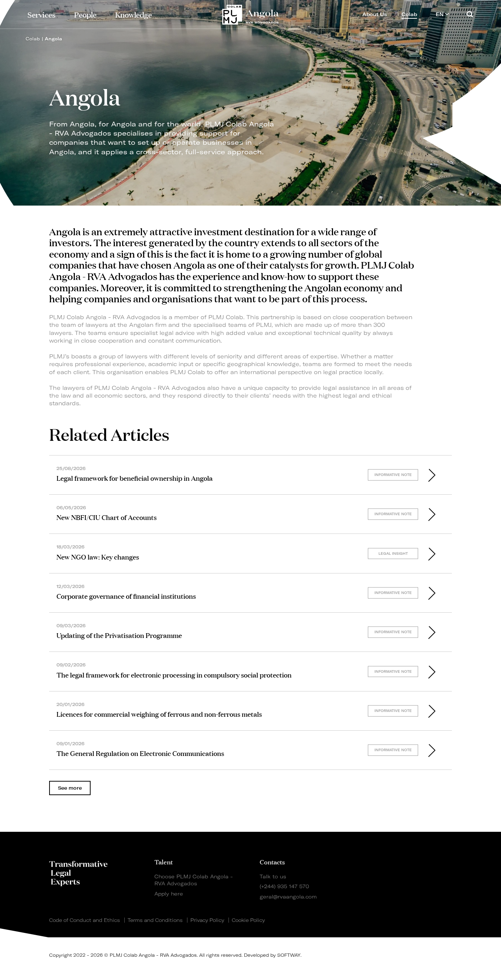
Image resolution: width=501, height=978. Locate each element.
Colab (33, 38)
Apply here (168, 893)
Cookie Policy (248, 920)
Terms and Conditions (155, 920)
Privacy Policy (207, 920)
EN (440, 14)
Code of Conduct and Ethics (84, 920)
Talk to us (273, 876)
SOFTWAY (288, 955)
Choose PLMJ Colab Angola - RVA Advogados (193, 879)
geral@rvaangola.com (288, 896)
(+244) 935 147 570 (284, 886)
